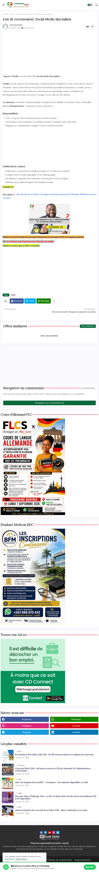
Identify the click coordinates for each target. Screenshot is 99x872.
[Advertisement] (49, 49)
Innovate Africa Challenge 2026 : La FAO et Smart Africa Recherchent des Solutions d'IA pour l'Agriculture (55, 797)
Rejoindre (90, 867)
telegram (26, 732)
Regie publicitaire (83, 860)
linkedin (76, 732)
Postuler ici (8, 186)
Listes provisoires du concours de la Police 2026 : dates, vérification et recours (51, 810)
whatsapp (76, 719)
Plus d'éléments (87, 326)
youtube (76, 725)
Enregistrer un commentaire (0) (49, 403)
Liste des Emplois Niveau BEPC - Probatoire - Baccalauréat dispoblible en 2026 (51, 782)
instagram (26, 725)
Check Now (20, 859)
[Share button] (53, 301)
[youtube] (49, 832)
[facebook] (41, 832)
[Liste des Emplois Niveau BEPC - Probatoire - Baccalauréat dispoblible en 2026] (8, 783)
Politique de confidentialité (59, 860)
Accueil (5, 14)
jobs (12, 14)
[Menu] (3, 4)
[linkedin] (45, 832)
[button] (90, 5)
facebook (26, 719)
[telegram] (57, 832)
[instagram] (53, 832)
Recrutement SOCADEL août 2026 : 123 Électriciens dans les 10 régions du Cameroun (54, 754)
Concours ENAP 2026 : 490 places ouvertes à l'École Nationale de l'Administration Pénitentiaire (52, 769)
